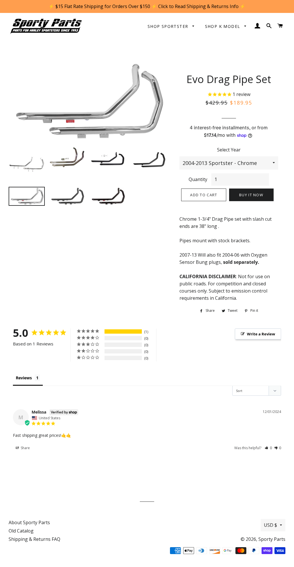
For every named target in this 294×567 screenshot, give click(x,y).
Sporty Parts (271, 539)
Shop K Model (223, 26)
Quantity (198, 179)
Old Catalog (21, 531)
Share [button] (25, 447)
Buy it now (251, 194)
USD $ (270, 525)
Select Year (229, 150)
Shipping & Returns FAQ (34, 539)
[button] (268, 447)
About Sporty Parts (29, 522)
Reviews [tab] (24, 377)
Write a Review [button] (261, 334)
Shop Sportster (169, 26)
